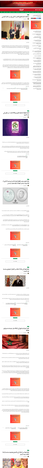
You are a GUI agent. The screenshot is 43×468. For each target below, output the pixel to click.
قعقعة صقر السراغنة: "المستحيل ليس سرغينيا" (37, 49)
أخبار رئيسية (39, 33)
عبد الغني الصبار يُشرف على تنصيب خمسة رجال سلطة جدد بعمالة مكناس (37, 74)
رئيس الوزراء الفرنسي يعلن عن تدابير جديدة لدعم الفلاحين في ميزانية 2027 (37, 86)
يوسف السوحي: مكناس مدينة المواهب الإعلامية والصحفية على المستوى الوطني (37, 66)
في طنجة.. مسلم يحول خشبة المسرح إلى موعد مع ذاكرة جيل (37, 89)
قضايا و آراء (36, 65)
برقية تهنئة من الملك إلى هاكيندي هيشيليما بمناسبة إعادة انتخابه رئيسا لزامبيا (37, 38)
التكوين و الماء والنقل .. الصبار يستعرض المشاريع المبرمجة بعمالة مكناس (37, 69)
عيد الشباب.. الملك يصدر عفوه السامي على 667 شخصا (36, 46)
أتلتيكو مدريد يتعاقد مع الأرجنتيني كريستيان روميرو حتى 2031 (37, 77)
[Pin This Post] (35, 18)
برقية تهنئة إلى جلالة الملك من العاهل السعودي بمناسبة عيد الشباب (37, 31)
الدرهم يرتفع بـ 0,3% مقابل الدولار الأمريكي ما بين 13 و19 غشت (37, 40)
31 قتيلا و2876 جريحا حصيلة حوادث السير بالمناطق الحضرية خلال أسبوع (37, 61)
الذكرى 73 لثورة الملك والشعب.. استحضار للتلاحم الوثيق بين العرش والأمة (36, 51)
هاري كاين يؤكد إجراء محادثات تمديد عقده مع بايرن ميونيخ (37, 64)
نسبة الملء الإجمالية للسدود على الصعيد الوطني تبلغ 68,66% (37, 58)
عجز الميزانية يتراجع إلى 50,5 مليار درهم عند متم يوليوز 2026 (36, 34)
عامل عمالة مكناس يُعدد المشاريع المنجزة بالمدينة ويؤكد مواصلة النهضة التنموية (37, 72)
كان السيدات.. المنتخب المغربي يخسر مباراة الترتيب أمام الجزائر (36, 80)
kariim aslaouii (24, 117)
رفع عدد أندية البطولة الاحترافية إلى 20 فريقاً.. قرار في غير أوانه (37, 43)
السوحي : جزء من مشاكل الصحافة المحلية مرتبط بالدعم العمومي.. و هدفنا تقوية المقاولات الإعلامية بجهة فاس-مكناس (36, 83)
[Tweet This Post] (37, 18)
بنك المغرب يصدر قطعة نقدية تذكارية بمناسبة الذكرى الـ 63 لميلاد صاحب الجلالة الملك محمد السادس (37, 16)
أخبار (40, 33)
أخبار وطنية (38, 33)
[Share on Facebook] (40, 18)
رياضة (38, 76)
